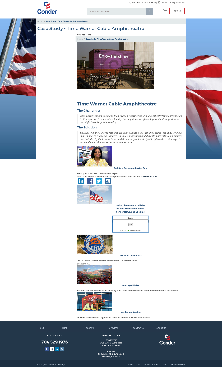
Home (40, 21)
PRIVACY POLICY (135, 364)
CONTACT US (134, 328)
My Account (178, 2)
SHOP (63, 328)
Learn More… (83, 263)
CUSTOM (87, 328)
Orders (163, 2)
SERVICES (110, 328)
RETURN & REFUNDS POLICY (156, 364)
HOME (40, 328)
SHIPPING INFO (178, 364)
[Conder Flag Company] (59, 7)
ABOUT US (157, 328)
